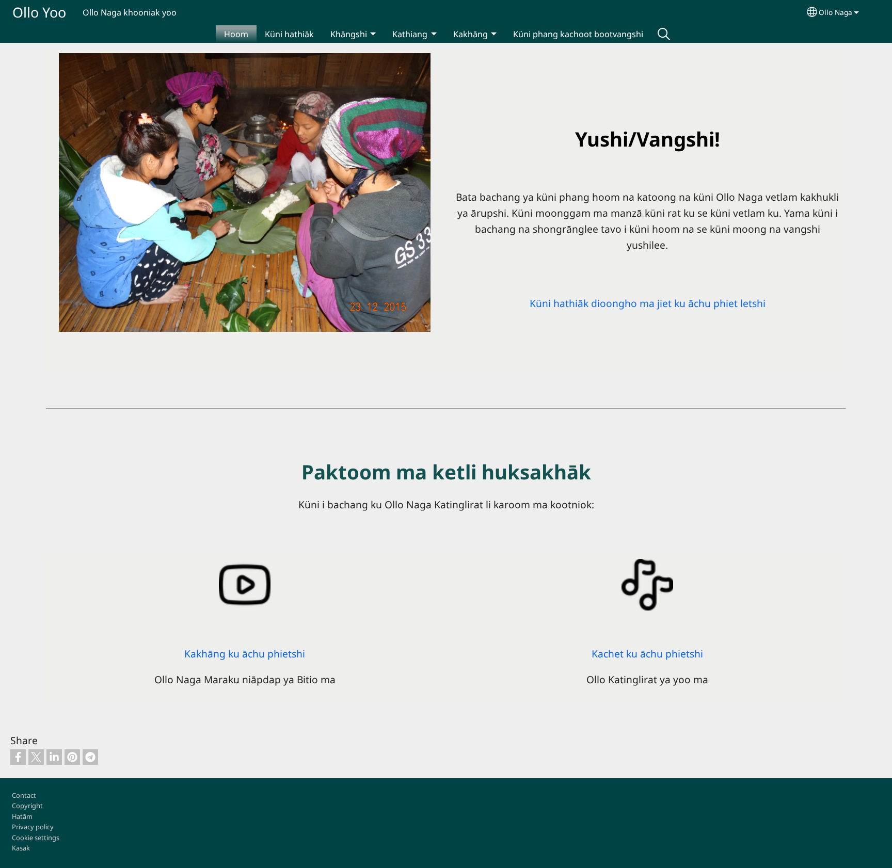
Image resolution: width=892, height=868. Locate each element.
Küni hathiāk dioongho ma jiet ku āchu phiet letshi (648, 303)
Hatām (22, 816)
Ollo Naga (835, 12)
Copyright (27, 805)
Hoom (236, 34)
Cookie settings (35, 837)
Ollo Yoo (39, 12)
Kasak (21, 848)
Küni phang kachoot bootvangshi (578, 34)
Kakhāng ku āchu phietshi (244, 654)
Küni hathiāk (289, 34)
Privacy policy (33, 826)
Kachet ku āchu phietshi (647, 654)
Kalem (663, 34)
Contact (24, 795)
